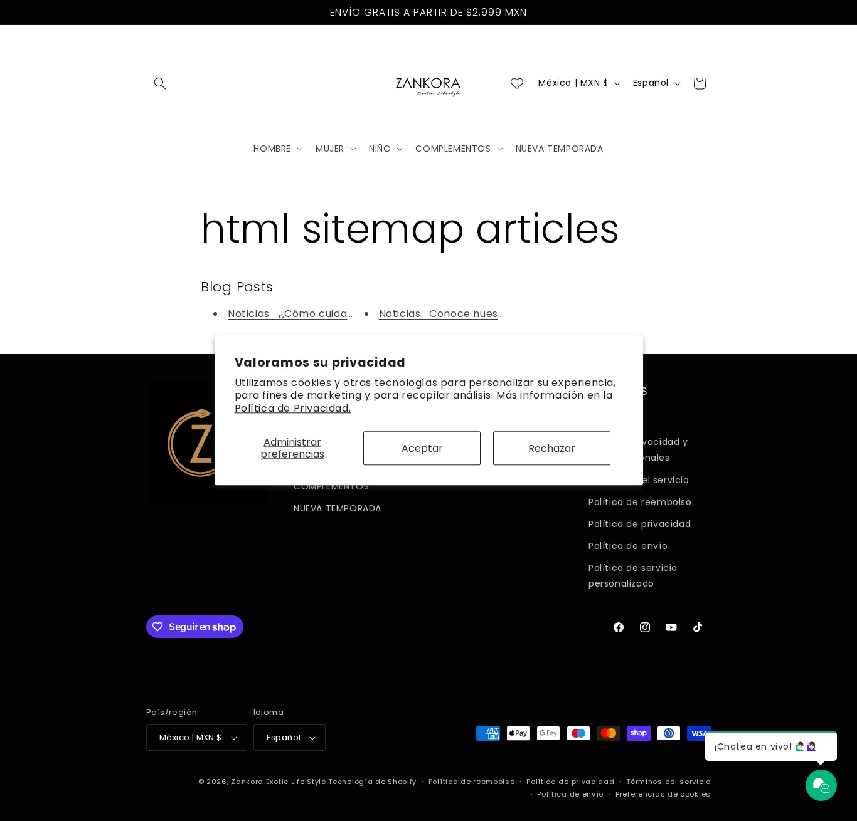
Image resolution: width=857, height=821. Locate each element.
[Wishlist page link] (517, 83)
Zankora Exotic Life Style (278, 782)
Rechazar (551, 448)
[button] (160, 83)
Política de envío (628, 546)
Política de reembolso (640, 502)
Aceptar (422, 448)
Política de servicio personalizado (633, 576)
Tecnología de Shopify (372, 782)
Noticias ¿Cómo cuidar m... (300, 313)
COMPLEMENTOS (331, 486)
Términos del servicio (668, 782)
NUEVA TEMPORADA (337, 508)
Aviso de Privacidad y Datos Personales (638, 450)
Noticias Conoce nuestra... (450, 313)
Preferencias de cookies (663, 794)
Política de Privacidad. (293, 408)
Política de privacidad (639, 524)
